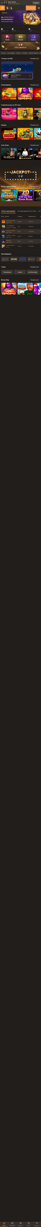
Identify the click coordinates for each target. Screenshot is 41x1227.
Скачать (36, 3)
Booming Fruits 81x (11, 221)
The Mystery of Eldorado (11, 226)
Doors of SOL (10, 230)
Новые (20, 272)
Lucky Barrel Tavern (11, 245)
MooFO (8, 240)
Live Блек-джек (32, 272)
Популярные (7, 272)
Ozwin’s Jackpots (11, 235)
